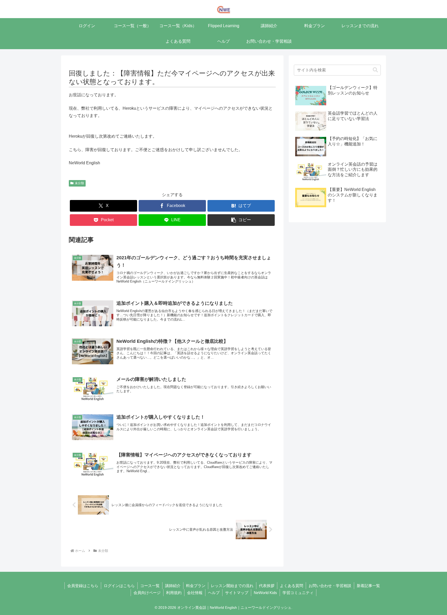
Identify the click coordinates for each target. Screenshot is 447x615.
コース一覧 (150, 585)
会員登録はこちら (82, 585)
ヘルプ (214, 592)
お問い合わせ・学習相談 (330, 585)
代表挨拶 (266, 585)
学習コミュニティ (298, 592)
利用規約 (174, 592)
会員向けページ (147, 592)
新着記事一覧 (368, 585)
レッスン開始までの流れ (232, 585)
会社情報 (195, 592)
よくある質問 (291, 585)
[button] (241, 220)
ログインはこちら (119, 585)
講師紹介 (173, 585)
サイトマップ (236, 592)
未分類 (79, 183)
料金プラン (195, 585)
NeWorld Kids (265, 592)
